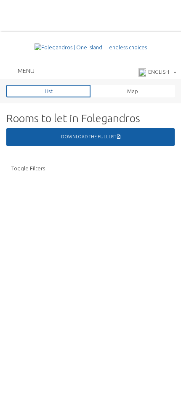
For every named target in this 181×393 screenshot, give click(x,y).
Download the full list (89, 136)
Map (132, 91)
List (49, 91)
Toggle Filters (28, 168)
